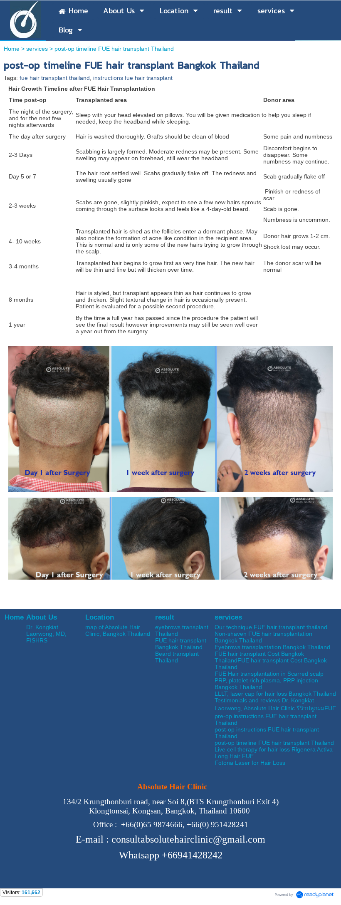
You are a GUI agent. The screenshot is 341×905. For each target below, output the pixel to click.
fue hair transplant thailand (55, 77)
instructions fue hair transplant (133, 77)
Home (12, 48)
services (37, 48)
